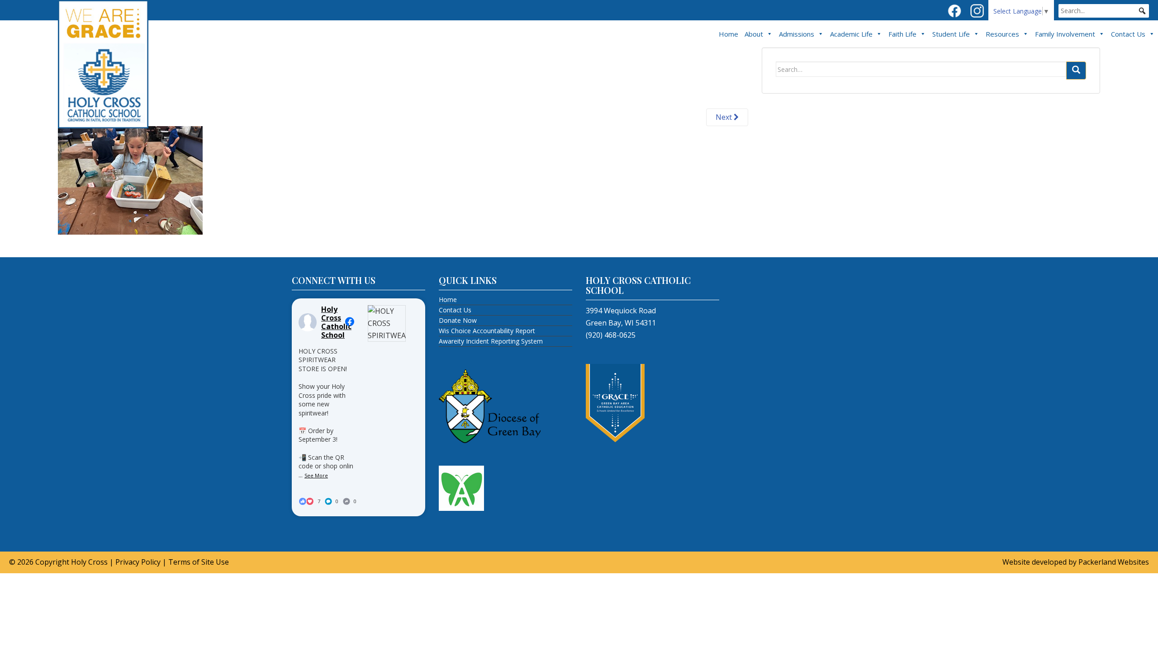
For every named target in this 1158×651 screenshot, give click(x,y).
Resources (1002, 33)
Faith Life (902, 33)
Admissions (796, 33)
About (754, 33)
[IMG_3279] (130, 179)
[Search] (1076, 70)
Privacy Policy (138, 562)
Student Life (951, 33)
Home (728, 33)
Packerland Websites (1113, 562)
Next (725, 117)
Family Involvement (1065, 33)
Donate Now (458, 320)
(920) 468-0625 (611, 335)
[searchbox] (1103, 11)
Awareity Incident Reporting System (491, 341)
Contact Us (1128, 33)
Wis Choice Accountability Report (487, 330)
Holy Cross (89, 562)
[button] (1142, 11)
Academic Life (851, 33)
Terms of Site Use (198, 562)
